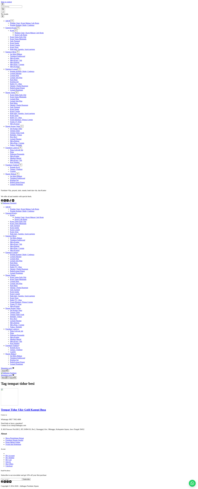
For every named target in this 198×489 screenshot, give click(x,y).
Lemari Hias (14, 259)
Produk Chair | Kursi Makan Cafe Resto (24, 209)
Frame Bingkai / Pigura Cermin (21, 302)
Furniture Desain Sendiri (14, 440)
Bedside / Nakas (16, 317)
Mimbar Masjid (15, 339)
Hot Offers (9, 464)
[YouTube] (10, 482)
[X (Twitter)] (5, 482)
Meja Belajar (14, 246)
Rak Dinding (14, 343)
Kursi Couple (15, 230)
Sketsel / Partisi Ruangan (19, 269)
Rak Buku (14, 263)
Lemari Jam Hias (16, 261)
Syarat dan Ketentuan (13, 444)
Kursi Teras (14, 232)
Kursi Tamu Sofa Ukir (18, 221)
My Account (10, 456)
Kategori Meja (11, 236)
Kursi (12, 215)
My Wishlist (10, 458)
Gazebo (13, 352)
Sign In (8, 462)
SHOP (8, 207)
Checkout (9, 466)
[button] (192, 483)
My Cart (9, 460)
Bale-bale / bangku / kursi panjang (22, 234)
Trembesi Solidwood (17, 240)
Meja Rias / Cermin (17, 248)
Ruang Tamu (10, 275)
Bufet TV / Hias (16, 267)
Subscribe (26, 479)
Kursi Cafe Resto (21, 219)
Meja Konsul (14, 250)
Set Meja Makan (16, 238)
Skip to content (6, 2)
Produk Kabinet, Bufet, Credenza (22, 211)
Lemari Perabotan (16, 273)
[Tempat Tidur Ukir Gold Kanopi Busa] (9, 405)
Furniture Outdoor (12, 346)
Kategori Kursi (11, 213)
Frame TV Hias (15, 304)
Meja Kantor (14, 242)
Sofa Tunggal (15, 226)
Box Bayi (13, 319)
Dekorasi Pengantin (17, 335)
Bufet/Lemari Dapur (17, 271)
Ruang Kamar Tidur (13, 308)
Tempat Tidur (15, 312)
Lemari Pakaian (15, 257)
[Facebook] (2, 482)
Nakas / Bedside (16, 327)
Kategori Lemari (11, 252)
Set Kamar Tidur (16, 310)
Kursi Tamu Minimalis (18, 224)
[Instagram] (7, 482)
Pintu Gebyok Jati (16, 331)
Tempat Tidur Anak (17, 315)
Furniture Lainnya (12, 329)
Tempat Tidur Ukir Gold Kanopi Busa (23, 409)
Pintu (12, 333)
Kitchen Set (14, 265)
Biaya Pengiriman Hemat (15, 438)
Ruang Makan (11, 354)
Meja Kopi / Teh (16, 244)
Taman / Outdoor (16, 350)
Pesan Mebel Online (13, 442)
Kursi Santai (14, 228)
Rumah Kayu (15, 348)
